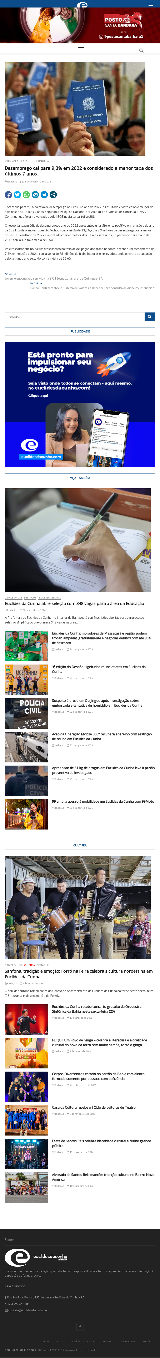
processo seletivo (49, 597)
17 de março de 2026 (80, 1017)
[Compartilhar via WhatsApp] (26, 194)
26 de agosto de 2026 (80, 649)
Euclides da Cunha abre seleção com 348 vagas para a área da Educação (74, 603)
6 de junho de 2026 (32, 983)
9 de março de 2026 (80, 1051)
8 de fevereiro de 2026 (82, 1113)
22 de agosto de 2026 (80, 711)
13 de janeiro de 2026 (81, 1152)
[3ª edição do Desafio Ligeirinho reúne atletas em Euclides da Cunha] (26, 680)
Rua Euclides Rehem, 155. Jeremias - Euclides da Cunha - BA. (45, 1297)
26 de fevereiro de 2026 (82, 1085)
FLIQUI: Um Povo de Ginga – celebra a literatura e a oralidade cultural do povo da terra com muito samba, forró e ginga (99, 1042)
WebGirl (147, 1341)
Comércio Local (127, 1341)
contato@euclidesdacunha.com (28, 1310)
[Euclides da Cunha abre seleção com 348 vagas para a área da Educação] (80, 540)
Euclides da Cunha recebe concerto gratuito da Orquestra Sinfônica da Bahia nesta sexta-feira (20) (96, 1009)
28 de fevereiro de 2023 (37, 181)
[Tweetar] (17, 194)
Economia (42, 160)
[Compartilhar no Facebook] (8, 194)
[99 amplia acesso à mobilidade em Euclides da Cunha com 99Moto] (26, 814)
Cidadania (11, 160)
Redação (12, 181)
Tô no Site (106, 1341)
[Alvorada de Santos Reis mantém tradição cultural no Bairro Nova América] (26, 1187)
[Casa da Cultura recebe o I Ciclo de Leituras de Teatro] (26, 1120)
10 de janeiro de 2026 (81, 1185)
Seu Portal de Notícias (20, 1350)
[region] (80, 404)
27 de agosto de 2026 (33, 610)
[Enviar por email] (35, 194)
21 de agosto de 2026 (80, 779)
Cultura (29, 965)
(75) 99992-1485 (18, 1304)
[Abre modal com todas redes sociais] (53, 194)
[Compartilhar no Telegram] (44, 194)
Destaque (26, 160)
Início (46, 1341)
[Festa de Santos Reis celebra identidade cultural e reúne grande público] (26, 1154)
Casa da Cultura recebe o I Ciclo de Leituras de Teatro (94, 1107)
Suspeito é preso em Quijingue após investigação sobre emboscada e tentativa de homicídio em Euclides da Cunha (97, 703)
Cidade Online (13, 597)
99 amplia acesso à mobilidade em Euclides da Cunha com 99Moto (103, 801)
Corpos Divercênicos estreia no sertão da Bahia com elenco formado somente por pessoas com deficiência (98, 1076)
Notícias (60, 1341)
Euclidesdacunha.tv (83, 1341)
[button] (80, 25)
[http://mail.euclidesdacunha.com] (83, 2)
